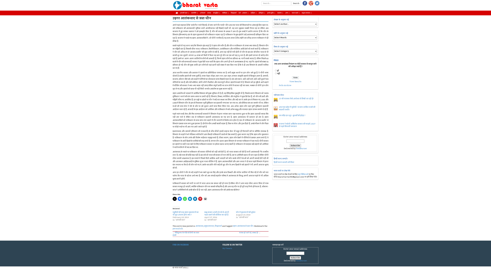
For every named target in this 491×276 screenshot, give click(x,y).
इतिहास (261, 12)
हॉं (278, 71)
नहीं (278, 74)
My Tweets (227, 248)
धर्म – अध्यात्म (242, 12)
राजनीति (194, 12)
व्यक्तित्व (224, 12)
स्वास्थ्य (279, 12)
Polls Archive (285, 85)
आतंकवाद (199, 226)
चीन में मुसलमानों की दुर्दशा (245, 212)
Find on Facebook (181, 244)
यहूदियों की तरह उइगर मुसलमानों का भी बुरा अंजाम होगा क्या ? (186, 214)
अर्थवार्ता (202, 12)
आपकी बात (184, 12)
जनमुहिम (216, 12)
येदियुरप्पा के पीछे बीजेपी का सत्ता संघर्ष (186, 234)
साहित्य (253, 12)
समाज (209, 12)
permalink (178, 229)
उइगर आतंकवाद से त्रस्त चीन (243, 226)
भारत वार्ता (295, 12)
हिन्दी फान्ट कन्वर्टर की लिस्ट (284, 162)
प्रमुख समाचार (306, 12)
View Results (295, 81)
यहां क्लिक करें (303, 174)
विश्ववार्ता (233, 12)
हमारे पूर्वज (270, 12)
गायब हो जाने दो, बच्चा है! (249, 233)
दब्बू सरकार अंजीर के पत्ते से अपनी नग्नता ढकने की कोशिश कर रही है (216, 214)
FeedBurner (301, 148)
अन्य (286, 12)
